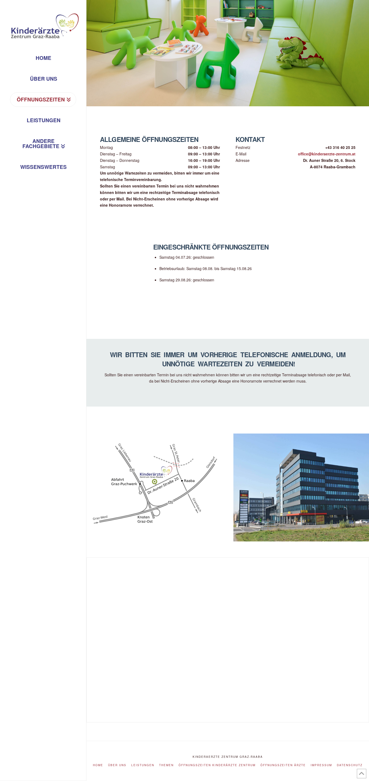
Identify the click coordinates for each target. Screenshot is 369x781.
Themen (166, 765)
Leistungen (142, 765)
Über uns (117, 765)
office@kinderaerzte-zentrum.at (326, 153)
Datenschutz (350, 765)
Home (98, 765)
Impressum (321, 765)
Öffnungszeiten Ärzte (283, 765)
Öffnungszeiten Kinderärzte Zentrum (217, 765)
